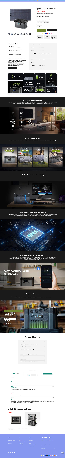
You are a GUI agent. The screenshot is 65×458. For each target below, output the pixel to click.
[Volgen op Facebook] (8, 452)
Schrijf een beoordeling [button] (48, 373)
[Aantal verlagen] (38, 26)
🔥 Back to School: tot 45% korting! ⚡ (32, 0)
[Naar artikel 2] (12, 34)
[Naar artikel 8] (30, 34)
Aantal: (37, 24)
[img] (12, 386)
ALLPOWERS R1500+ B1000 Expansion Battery (31, 428)
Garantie (30, 443)
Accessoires (9, 444)
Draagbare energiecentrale (11, 440)
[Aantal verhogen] (41, 26)
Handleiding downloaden (12, 68)
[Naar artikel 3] (15, 34)
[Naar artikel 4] (18, 34)
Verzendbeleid (31, 440)
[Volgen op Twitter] (10, 452)
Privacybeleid (21, 443)
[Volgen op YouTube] (14, 452)
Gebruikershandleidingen (32, 444)
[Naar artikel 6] (24, 34)
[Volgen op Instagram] (12, 452)
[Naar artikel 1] (9, 34)
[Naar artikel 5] (21, 34)
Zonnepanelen (10, 443)
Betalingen (20, 440)
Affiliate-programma (21, 444)
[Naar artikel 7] (27, 34)
